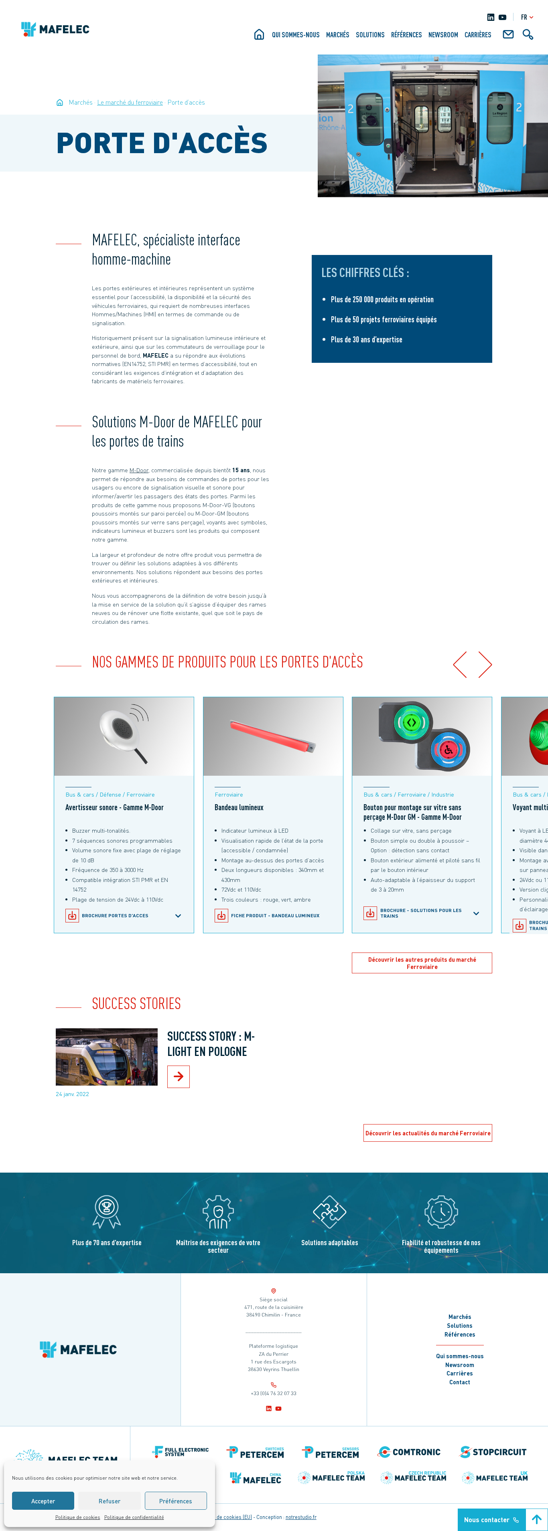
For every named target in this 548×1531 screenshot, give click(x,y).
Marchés (337, 34)
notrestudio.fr (301, 1517)
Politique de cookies (77, 1517)
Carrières (478, 34)
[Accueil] (259, 37)
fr (524, 16)
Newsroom (443, 34)
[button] (459, 664)
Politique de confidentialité (134, 1517)
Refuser (109, 1501)
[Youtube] (502, 17)
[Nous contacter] (508, 37)
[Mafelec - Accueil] (60, 102)
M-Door (139, 469)
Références (406, 34)
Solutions (370, 34)
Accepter (43, 1501)
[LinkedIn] (491, 17)
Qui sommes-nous (296, 34)
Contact (459, 1381)
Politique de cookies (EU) (223, 1517)
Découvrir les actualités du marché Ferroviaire (427, 1133)
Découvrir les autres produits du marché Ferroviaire (422, 963)
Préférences (175, 1501)
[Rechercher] (528, 37)
